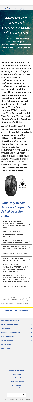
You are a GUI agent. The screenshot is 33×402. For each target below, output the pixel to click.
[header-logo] (8, 2)
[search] (25, 2)
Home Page (4, 7)
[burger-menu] (30, 2)
